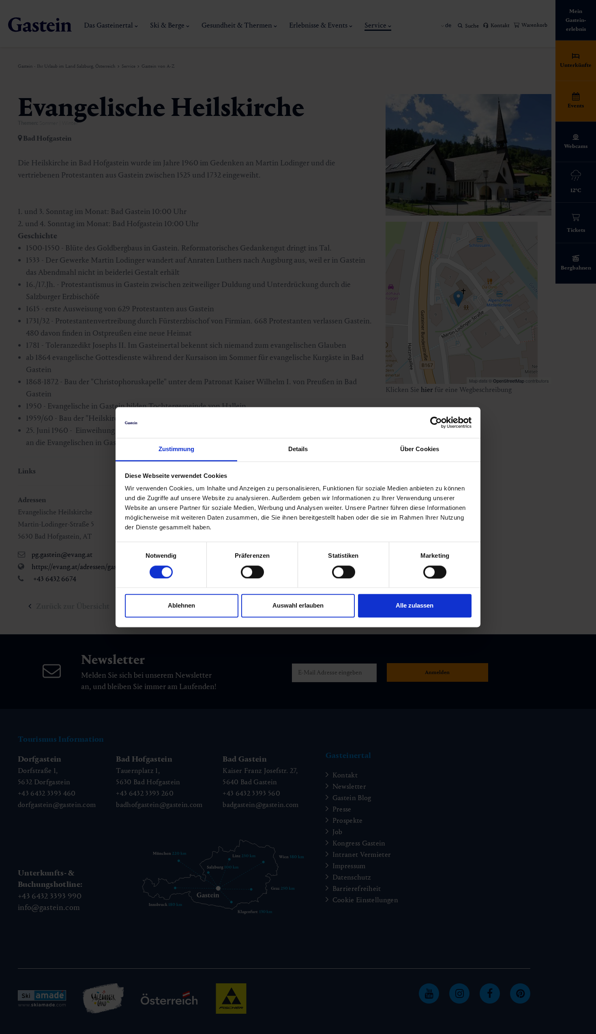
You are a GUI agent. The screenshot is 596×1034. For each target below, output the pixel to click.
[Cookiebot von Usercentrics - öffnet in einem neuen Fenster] (436, 422)
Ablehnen (181, 605)
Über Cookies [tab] (419, 449)
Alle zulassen (414, 605)
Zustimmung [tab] (177, 449)
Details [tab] (298, 449)
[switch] (252, 571)
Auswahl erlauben (298, 605)
